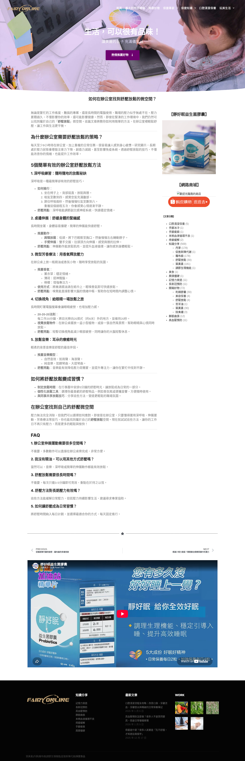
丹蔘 (178, 247)
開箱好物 (174, 288)
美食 (171, 272)
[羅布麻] (212, 707)
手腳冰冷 (174, 227)
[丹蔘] (197, 707)
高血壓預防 (175, 320)
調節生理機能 (184, 268)
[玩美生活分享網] (23, 8)
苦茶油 (180, 304)
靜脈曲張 (174, 316)
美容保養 (181, 296)
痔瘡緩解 (174, 239)
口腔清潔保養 (177, 223)
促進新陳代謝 (184, 251)
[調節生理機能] (181, 723)
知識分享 (174, 243)
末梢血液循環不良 (179, 235)
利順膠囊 (181, 292)
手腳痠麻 (174, 231)
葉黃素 (180, 264)
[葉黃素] (181, 707)
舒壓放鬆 (64, 121)
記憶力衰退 (175, 280)
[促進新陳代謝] (197, 723)
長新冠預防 (175, 284)
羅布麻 (180, 256)
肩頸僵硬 (174, 276)
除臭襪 (180, 312)
